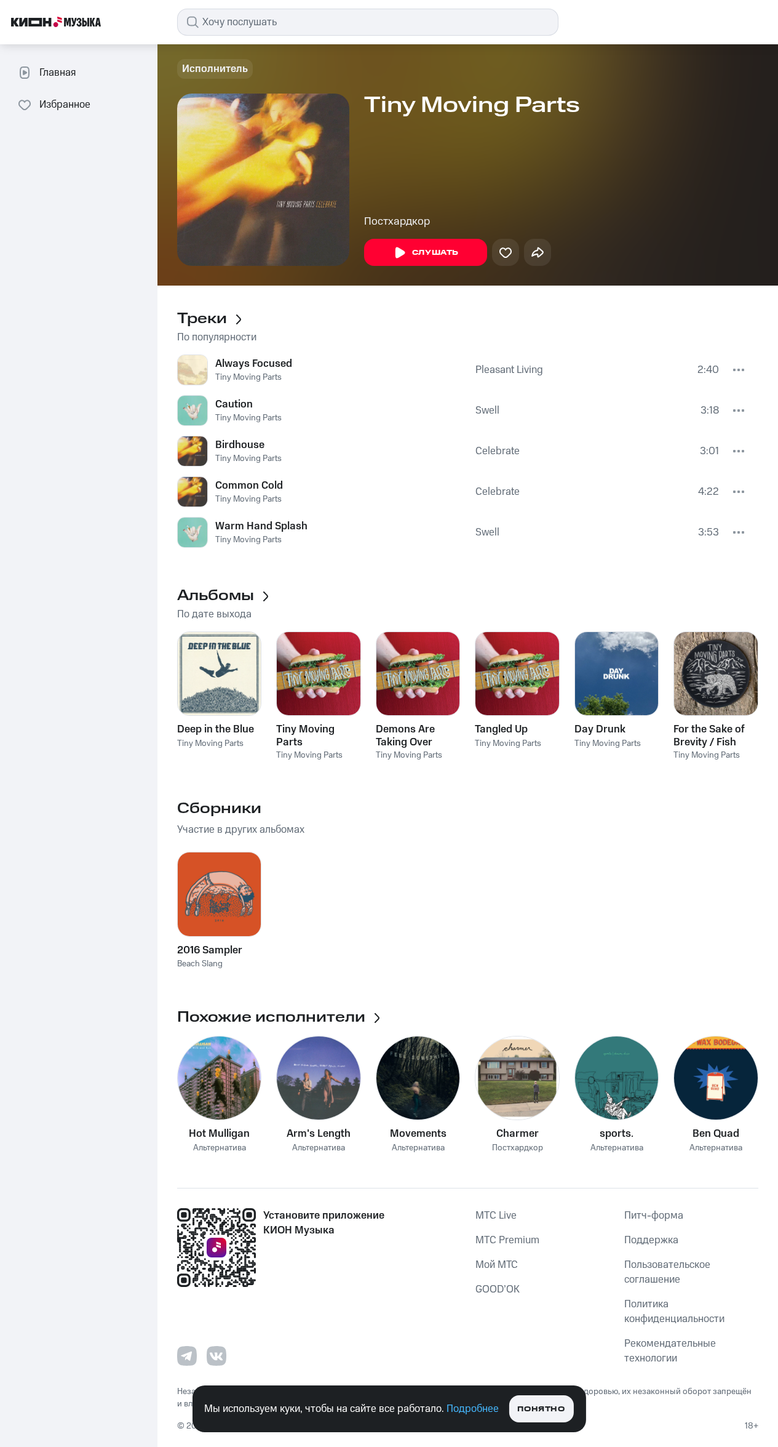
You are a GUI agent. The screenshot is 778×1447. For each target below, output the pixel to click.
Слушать (435, 252)
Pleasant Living (509, 370)
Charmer (517, 1134)
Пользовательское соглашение (667, 1272)
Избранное (64, 104)
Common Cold (249, 485)
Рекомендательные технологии (670, 1351)
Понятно (541, 1409)
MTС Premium (507, 1240)
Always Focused (253, 363)
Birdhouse (239, 445)
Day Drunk (599, 729)
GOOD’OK (497, 1289)
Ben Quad (716, 1134)
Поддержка (651, 1240)
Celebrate (497, 451)
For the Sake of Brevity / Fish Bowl (709, 735)
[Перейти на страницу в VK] (216, 1356)
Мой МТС (496, 1264)
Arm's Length (319, 1134)
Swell (487, 410)
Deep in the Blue (215, 729)
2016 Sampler (209, 950)
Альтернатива (219, 1148)
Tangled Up (501, 729)
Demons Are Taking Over (405, 735)
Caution (234, 404)
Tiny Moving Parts (248, 377)
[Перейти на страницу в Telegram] (187, 1356)
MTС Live (496, 1215)
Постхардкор (397, 221)
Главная (57, 72)
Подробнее (473, 1408)
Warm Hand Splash (261, 526)
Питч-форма (653, 1215)
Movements (418, 1134)
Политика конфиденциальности (674, 1311)
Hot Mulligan (219, 1134)
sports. (616, 1134)
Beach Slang (200, 964)
